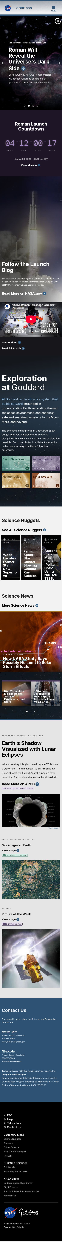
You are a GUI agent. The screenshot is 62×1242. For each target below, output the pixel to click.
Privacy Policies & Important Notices (21, 1191)
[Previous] (3, 63)
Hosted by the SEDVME (15, 1171)
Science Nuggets (12, 1139)
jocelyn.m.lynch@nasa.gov (13, 1042)
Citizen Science (11, 1147)
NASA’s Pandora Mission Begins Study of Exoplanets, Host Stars (14, 696)
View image (53, 828)
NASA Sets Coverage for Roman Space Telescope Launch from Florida (45, 696)
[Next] (58, 63)
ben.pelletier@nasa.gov (14, 1074)
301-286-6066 (8, 1039)
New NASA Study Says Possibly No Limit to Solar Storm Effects (27, 662)
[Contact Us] (5, 1127)
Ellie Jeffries (8, 1051)
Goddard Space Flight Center (18, 1183)
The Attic (8, 1155)
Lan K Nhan (24, 1223)
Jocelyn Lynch (9, 1031)
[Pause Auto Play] (57, 21)
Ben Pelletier (18, 1227)
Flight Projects (11, 1187)
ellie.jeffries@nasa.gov (11, 1061)
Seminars (8, 1143)
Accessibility (10, 1195)
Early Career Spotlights (15, 1151)
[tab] (24, 106)
